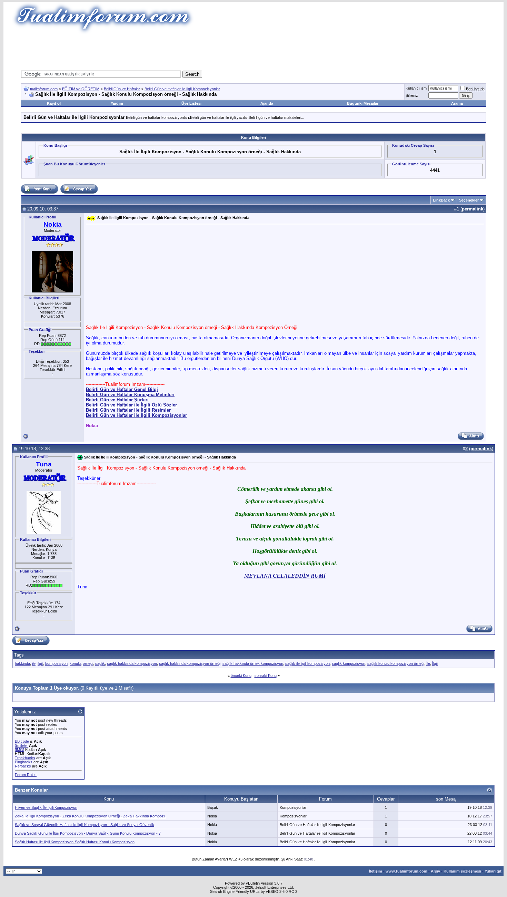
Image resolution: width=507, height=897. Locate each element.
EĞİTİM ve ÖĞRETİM (80, 89)
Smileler (21, 745)
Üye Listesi (191, 103)
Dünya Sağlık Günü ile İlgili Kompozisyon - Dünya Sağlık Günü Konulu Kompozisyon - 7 (88, 833)
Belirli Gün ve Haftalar (122, 89)
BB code (22, 741)
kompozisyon (56, 663)
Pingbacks (23, 762)
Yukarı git (493, 871)
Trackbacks (25, 758)
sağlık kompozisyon (348, 663)
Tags (19, 655)
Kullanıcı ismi (416, 88)
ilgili (40, 663)
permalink (472, 209)
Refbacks (23, 766)
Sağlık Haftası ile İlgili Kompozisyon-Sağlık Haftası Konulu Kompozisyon (75, 842)
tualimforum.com (44, 89)
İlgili (435, 663)
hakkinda (22, 663)
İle (428, 663)
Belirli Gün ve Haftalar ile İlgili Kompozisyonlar (182, 89)
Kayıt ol (54, 103)
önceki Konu (241, 675)
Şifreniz (412, 95)
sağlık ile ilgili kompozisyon (307, 663)
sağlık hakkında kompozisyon (132, 663)
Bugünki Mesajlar (362, 103)
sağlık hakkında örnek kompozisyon (252, 663)
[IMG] (19, 750)
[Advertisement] (253, 49)
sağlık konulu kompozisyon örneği (395, 663)
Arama (457, 103)
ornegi (88, 663)
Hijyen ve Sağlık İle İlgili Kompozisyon (46, 807)
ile (34, 663)
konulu (75, 663)
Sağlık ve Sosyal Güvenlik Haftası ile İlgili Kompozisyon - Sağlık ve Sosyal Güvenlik (84, 825)
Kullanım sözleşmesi (462, 871)
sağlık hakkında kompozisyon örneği (189, 663)
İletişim (375, 871)
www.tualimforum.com (406, 871)
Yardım (117, 103)
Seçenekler (469, 200)
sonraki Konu (266, 675)
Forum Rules (26, 775)
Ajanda (266, 103)
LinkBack (441, 200)
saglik (100, 663)
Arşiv (435, 871)
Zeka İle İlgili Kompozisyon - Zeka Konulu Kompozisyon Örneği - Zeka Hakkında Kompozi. (90, 816)
